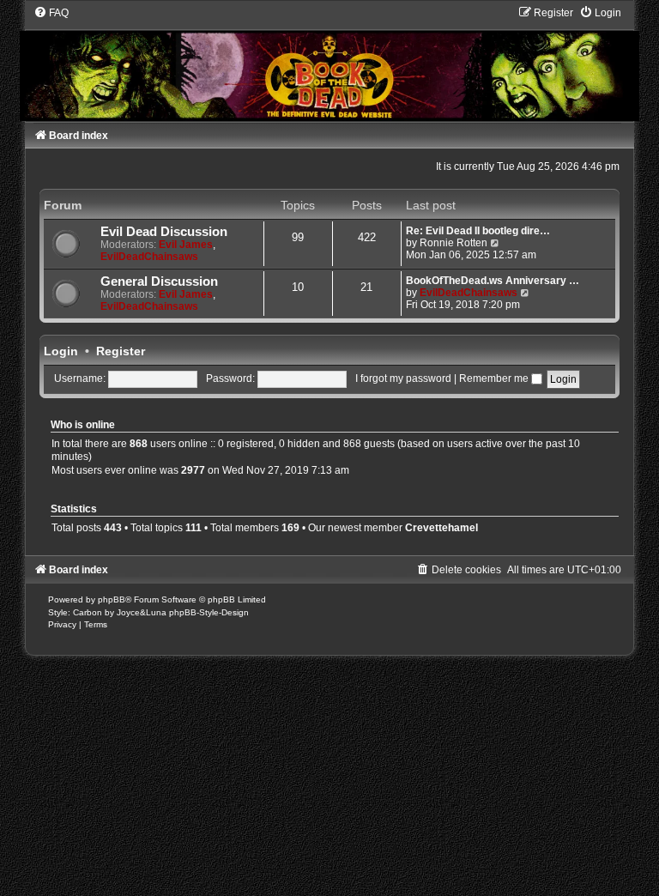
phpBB (111, 599)
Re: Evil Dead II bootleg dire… (478, 231)
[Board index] (329, 63)
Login (61, 351)
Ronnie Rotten (453, 243)
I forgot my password (403, 378)
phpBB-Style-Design (209, 612)
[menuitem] (51, 13)
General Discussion (159, 281)
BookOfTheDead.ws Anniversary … (492, 281)
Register (120, 351)
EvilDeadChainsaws (149, 257)
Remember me (495, 378)
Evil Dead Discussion (163, 232)
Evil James (186, 245)
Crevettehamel (441, 528)
